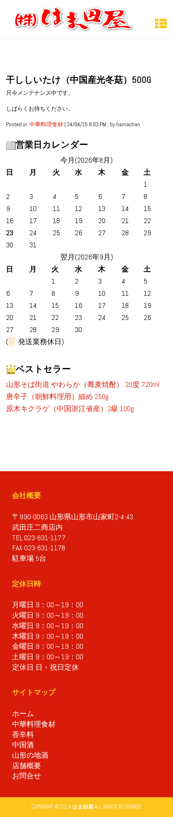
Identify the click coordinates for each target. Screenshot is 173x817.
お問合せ (26, 775)
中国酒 (23, 744)
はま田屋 (82, 806)
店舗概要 (26, 765)
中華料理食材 (46, 124)
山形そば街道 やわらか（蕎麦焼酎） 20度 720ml (82, 384)
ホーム (23, 713)
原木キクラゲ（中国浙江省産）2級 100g (70, 408)
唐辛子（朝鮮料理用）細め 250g (57, 396)
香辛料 (23, 734)
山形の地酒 (30, 755)
